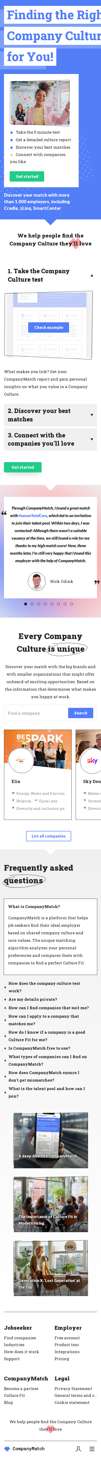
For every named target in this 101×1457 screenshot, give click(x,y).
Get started (27, 176)
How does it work (21, 1351)
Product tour (66, 1344)
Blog (8, 1402)
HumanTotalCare (33, 515)
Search (80, 712)
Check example (48, 327)
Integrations (67, 1351)
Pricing (61, 1358)
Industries (14, 1344)
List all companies (49, 836)
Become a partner (21, 1388)
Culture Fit (14, 1395)
